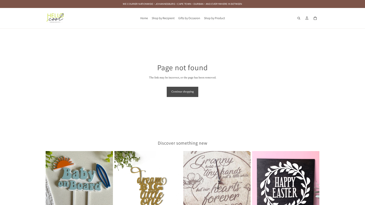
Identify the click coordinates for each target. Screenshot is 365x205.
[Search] (299, 18)
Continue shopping (182, 92)
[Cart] (315, 18)
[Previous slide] (257, 193)
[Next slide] (313, 193)
